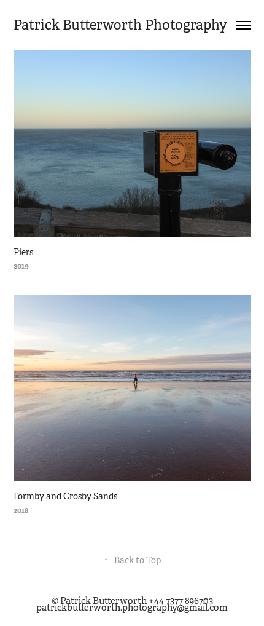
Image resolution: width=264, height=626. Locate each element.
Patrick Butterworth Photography (120, 25)
